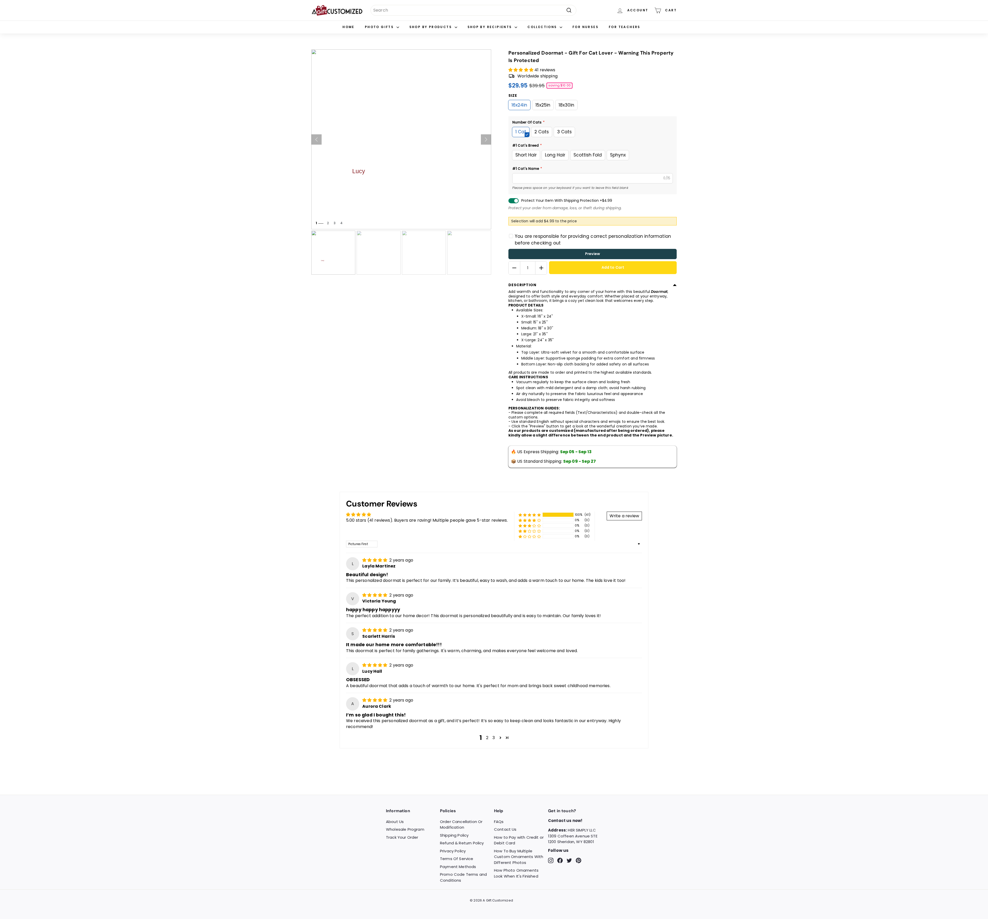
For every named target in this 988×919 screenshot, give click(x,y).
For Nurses (585, 27)
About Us (395, 821)
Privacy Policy (453, 851)
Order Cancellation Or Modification (461, 824)
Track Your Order (402, 837)
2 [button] (487, 738)
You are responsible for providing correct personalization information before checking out (593, 239)
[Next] (486, 139)
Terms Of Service (456, 858)
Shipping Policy (454, 835)
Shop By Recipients (490, 27)
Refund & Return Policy (462, 843)
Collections (542, 27)
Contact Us (505, 829)
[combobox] (473, 10)
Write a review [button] (624, 516)
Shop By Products (431, 27)
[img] (375, 560)
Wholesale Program (405, 829)
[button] (521, 70)
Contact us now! (565, 820)
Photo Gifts (380, 27)
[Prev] (316, 139)
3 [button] (493, 738)
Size (512, 95)
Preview (592, 253)
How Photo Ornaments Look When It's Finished (516, 873)
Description (522, 284)
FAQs (499, 821)
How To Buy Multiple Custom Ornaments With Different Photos (518, 856)
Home (348, 27)
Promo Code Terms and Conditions (463, 877)
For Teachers (624, 27)
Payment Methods (458, 866)
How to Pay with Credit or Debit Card (519, 840)
